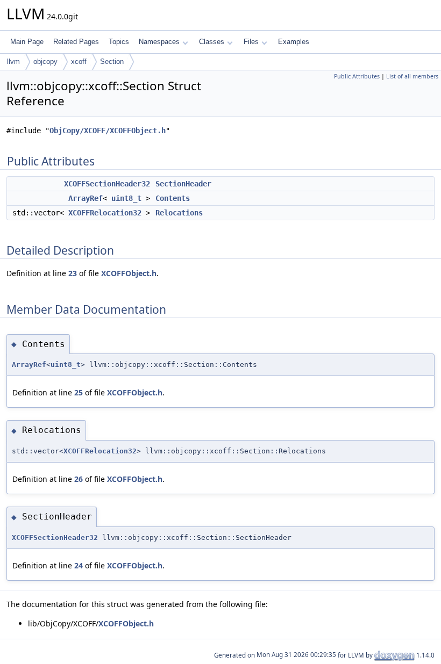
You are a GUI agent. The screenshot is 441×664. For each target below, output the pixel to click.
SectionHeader (183, 183)
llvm (13, 61)
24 (78, 565)
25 (78, 392)
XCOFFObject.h (129, 273)
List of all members (412, 76)
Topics (119, 42)
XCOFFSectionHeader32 (107, 183)
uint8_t (126, 198)
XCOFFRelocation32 (104, 212)
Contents (172, 198)
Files (251, 42)
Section (112, 61)
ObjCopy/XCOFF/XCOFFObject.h (107, 130)
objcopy (45, 61)
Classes (211, 42)
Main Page (27, 42)
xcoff (79, 61)
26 (78, 479)
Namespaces (159, 42)
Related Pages (76, 42)
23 (72, 273)
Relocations (179, 212)
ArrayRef (85, 198)
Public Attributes (357, 76)
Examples (293, 42)
